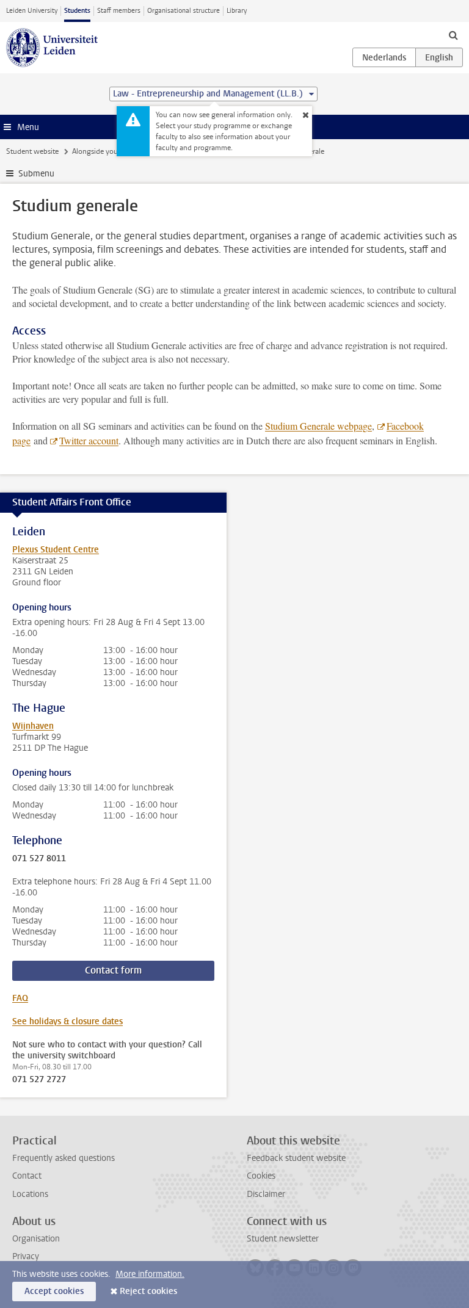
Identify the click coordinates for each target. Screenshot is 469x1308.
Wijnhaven (33, 726)
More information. (149, 1274)
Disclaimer (266, 1194)
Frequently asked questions (63, 1158)
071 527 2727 (39, 1079)
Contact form (113, 970)
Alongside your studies (108, 151)
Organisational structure (183, 10)
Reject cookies (148, 1291)
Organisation (36, 1239)
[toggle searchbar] (453, 35)
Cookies (261, 1176)
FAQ (20, 998)
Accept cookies (54, 1291)
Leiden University (31, 10)
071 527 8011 (39, 858)
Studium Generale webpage (318, 425)
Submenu (36, 173)
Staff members (118, 10)
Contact (27, 1176)
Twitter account (88, 440)
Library (237, 10)
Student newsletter (283, 1239)
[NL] (384, 57)
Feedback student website (296, 1158)
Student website (32, 151)
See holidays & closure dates (67, 1021)
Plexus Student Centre (55, 549)
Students (77, 10)
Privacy (25, 1256)
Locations (30, 1194)
